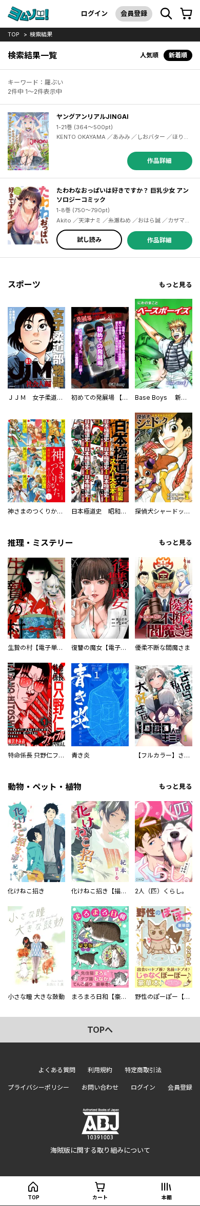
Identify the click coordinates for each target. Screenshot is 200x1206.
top (13, 34)
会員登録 (134, 13)
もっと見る (175, 285)
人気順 (149, 55)
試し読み (89, 239)
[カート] (186, 14)
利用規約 (100, 1070)
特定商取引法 (143, 1070)
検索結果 (41, 34)
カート (100, 1197)
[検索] (166, 14)
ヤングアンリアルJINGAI (92, 116)
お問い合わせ (100, 1087)
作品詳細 (159, 161)
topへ (100, 1030)
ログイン (94, 13)
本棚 (167, 1197)
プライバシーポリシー (38, 1087)
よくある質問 (56, 1070)
